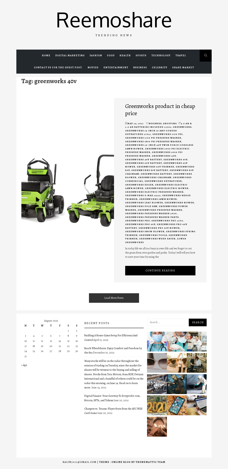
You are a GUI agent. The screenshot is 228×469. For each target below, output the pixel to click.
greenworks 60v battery (143, 163)
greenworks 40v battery (143, 159)
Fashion (96, 55)
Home (46, 55)
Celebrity (159, 67)
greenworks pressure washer (160, 209)
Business (140, 67)
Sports (141, 55)
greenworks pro (137, 220)
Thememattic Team (150, 462)
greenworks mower (179, 202)
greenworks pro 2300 (167, 220)
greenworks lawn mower (158, 199)
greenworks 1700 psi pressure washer (153, 137)
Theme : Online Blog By (117, 462)
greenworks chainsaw (154, 177)
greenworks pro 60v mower (159, 227)
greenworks (182, 127)
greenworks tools (153, 235)
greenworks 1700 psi (167, 134)
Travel (180, 55)
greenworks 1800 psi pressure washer (153, 141)
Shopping (170, 123)
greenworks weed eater (157, 238)
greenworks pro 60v (140, 224)
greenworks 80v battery (149, 170)
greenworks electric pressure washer (154, 191)
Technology (161, 55)
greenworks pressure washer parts (152, 217)
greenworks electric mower (166, 188)
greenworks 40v (164, 155)
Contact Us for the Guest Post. (58, 67)
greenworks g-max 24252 (143, 195)
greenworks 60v (175, 159)
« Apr (24, 365)
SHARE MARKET (183, 67)
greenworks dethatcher (163, 181)
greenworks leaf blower (144, 202)
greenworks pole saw (141, 206)
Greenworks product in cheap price (160, 109)
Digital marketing (70, 55)
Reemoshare (114, 19)
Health (125, 55)
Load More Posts (114, 298)
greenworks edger (139, 184)
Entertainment (115, 67)
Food (111, 55)
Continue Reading (160, 270)
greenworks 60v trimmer (155, 166)
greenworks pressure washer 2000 (151, 213)
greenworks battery (156, 173)
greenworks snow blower (145, 231)
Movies (93, 67)
